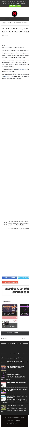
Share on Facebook (10, 277)
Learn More (12, 5)
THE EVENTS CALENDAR (18, 417)
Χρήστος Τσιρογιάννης (19, 69)
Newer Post (4, 338)
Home (23, 338)
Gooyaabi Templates (17, 423)
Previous (5, 35)
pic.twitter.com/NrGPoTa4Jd (15, 225)
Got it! (18, 5)
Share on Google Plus (11, 282)
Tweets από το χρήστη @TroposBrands (12, 358)
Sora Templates (15, 420)
